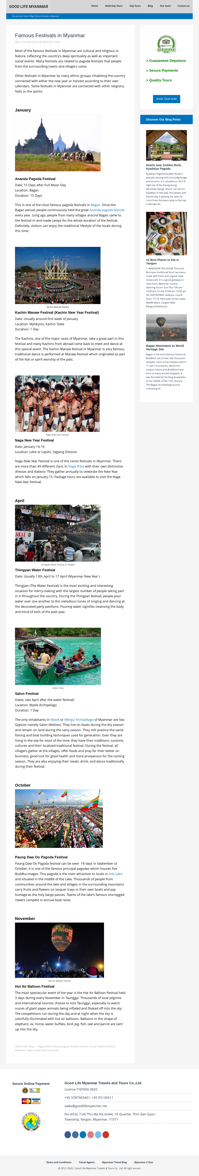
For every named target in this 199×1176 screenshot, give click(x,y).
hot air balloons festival (102, 1046)
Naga (29, 1050)
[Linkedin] (83, 1134)
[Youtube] (106, 1134)
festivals (83, 1046)
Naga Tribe (76, 466)
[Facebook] (68, 1134)
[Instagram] (75, 1134)
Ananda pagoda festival (107, 210)
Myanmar (20, 1050)
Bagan (95, 205)
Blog (31, 1046)
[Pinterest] (90, 1134)
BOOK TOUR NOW (166, 99)
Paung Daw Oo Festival (46, 1050)
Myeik (55, 719)
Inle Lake (115, 873)
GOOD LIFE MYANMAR (28, 6)
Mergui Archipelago (79, 719)
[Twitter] (98, 1134)
